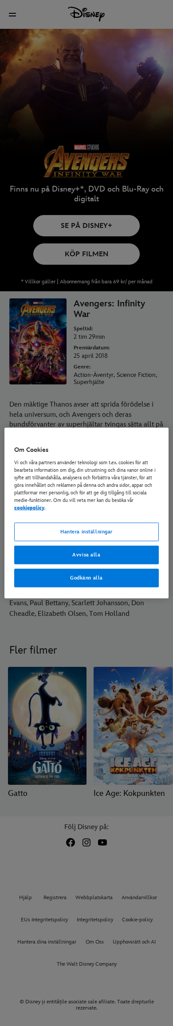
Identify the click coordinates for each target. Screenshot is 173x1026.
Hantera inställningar (86, 532)
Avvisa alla (86, 555)
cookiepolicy (29, 508)
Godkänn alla (86, 577)
